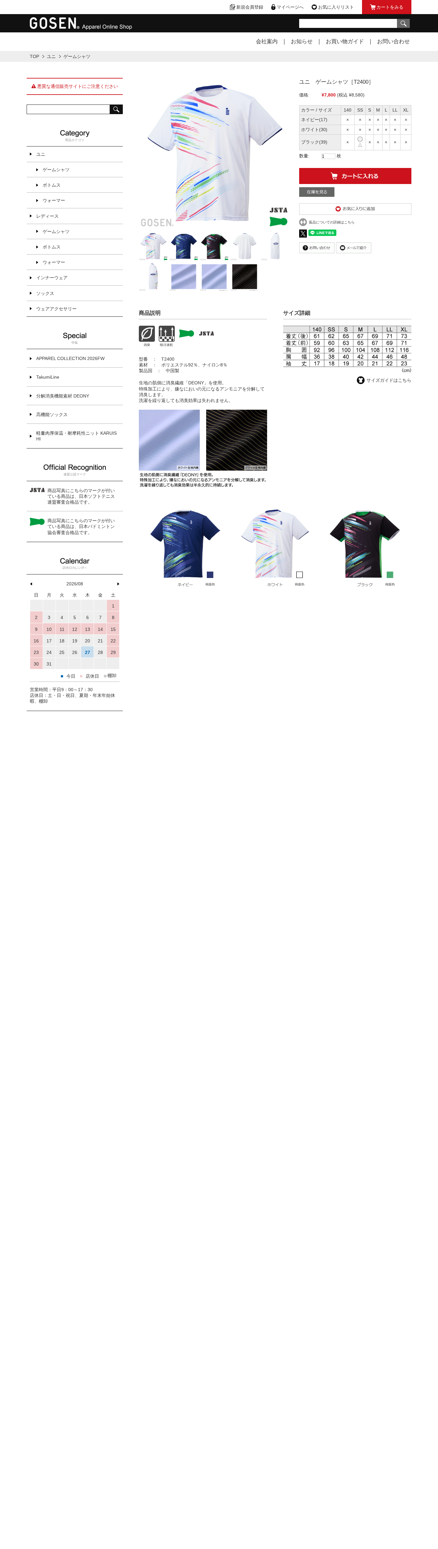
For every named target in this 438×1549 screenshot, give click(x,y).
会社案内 (267, 41)
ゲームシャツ (76, 56)
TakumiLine (47, 377)
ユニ (51, 56)
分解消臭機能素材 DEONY (62, 395)
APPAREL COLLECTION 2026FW (70, 358)
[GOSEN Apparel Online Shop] (81, 26)
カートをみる (389, 7)
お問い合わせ (393, 41)
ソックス (45, 293)
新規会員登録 (249, 7)
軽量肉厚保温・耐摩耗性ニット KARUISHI (76, 436)
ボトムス (52, 185)
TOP (34, 56)
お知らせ (302, 41)
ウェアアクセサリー (56, 308)
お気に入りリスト (336, 7)
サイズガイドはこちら (388, 380)
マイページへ (290, 7)
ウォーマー (54, 200)
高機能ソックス (52, 414)
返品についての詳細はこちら (332, 222)
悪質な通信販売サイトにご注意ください (77, 86)
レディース (47, 216)
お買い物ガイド (345, 41)
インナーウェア (52, 277)
